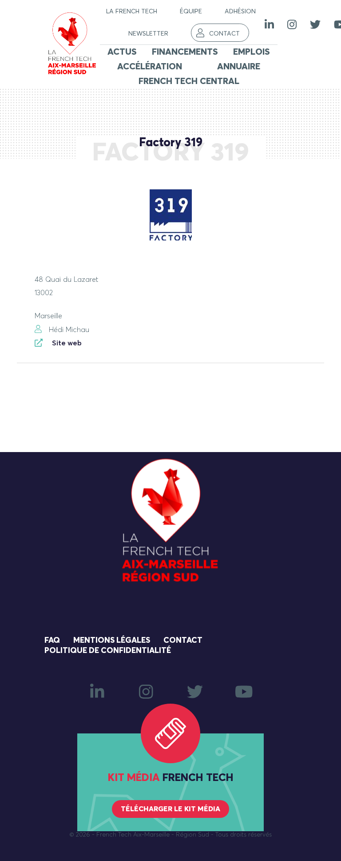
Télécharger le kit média (170, 809)
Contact (224, 34)
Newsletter (148, 34)
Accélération (149, 66)
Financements (185, 52)
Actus (122, 52)
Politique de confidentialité (107, 651)
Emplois (251, 52)
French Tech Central (189, 81)
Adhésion (240, 11)
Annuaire (238, 66)
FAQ (52, 641)
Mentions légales (111, 641)
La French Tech (131, 11)
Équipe (191, 11)
